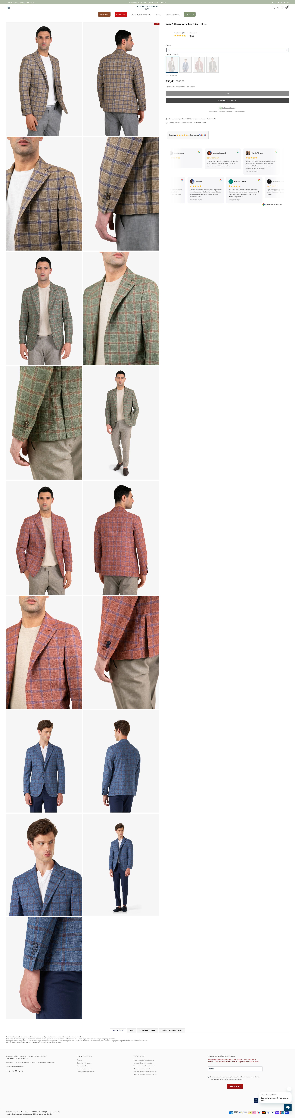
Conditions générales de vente (143, 1060)
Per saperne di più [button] (236, 171)
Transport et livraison (84, 1063)
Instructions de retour (84, 1069)
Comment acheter (83, 1066)
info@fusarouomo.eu (27, 2)
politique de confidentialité (142, 1063)
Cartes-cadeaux (172, 14)
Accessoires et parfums (141, 14)
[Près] (274, 8)
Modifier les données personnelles (145, 1074)
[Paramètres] (278, 8)
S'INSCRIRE (235, 1086)
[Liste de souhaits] (282, 8)
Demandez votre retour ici (85, 1072)
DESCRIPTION (118, 1030)
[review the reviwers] (183, 152)
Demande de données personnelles (145, 1072)
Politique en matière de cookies (144, 1066)
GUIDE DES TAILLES (147, 1030)
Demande (192, 86)
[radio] (172, 65)
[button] (286, 8)
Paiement (80, 1060)
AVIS (131, 1030)
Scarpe (158, 14)
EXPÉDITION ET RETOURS (172, 1030)
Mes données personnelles (142, 1069)
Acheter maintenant (227, 100)
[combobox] (227, 50)
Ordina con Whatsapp (228, 108)
